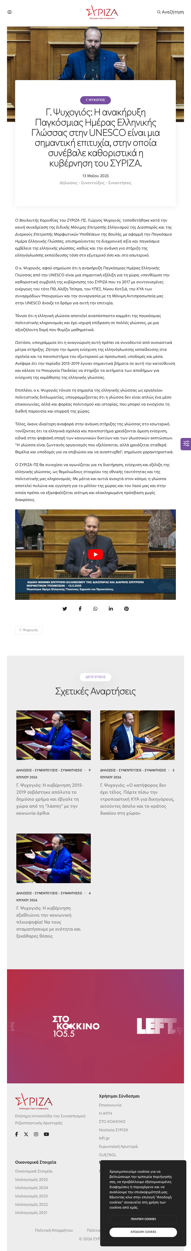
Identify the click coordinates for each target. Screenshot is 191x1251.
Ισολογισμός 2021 (31, 1213)
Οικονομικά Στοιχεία (33, 1171)
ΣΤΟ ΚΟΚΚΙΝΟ (112, 1122)
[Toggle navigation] (9, 12)
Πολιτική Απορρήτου (54, 1231)
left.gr (104, 1138)
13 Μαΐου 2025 (95, 176)
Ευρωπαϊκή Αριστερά (118, 1147)
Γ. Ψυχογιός (29, 630)
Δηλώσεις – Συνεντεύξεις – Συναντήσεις (95, 183)
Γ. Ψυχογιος (95, 100)
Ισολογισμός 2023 (31, 1196)
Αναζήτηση (172, 12)
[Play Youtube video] (95, 554)
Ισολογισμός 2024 (31, 1188)
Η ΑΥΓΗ (105, 1114)
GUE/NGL (107, 1155)
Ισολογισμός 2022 (31, 1205)
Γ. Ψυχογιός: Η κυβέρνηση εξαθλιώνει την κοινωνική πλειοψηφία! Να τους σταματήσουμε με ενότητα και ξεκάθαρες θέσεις (48, 923)
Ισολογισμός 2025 (31, 1180)
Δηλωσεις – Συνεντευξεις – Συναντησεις (49, 770)
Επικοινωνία (110, 1105)
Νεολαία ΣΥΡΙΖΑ (113, 1130)
